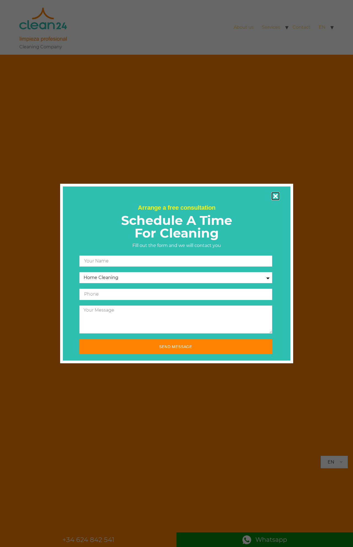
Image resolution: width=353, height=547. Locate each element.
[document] (176, 273)
